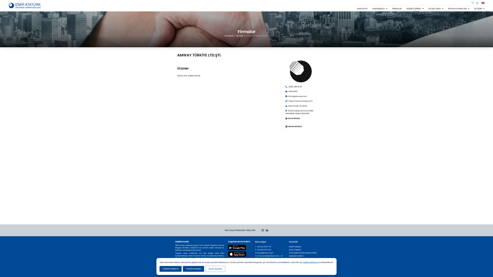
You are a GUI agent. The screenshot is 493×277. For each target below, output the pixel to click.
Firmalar (397, 8)
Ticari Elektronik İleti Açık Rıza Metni (303, 253)
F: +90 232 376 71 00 (263, 250)
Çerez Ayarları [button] (215, 269)
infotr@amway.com (297, 96)
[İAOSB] (24, 6)
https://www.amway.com (300, 101)
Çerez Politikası (295, 250)
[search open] (473, 2)
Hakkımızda (378, 8)
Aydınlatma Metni (296, 256)
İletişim (478, 8)
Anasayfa (362, 8)
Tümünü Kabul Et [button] (171, 269)
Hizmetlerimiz (413, 8)
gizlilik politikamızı (310, 262)
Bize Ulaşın (260, 241)
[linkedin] (267, 231)
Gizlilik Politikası (295, 247)
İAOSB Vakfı (434, 8)
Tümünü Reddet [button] (193, 269)
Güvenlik (293, 241)
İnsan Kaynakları (457, 8)
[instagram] (263, 231)
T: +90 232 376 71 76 (263, 247)
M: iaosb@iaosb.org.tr (264, 253)
